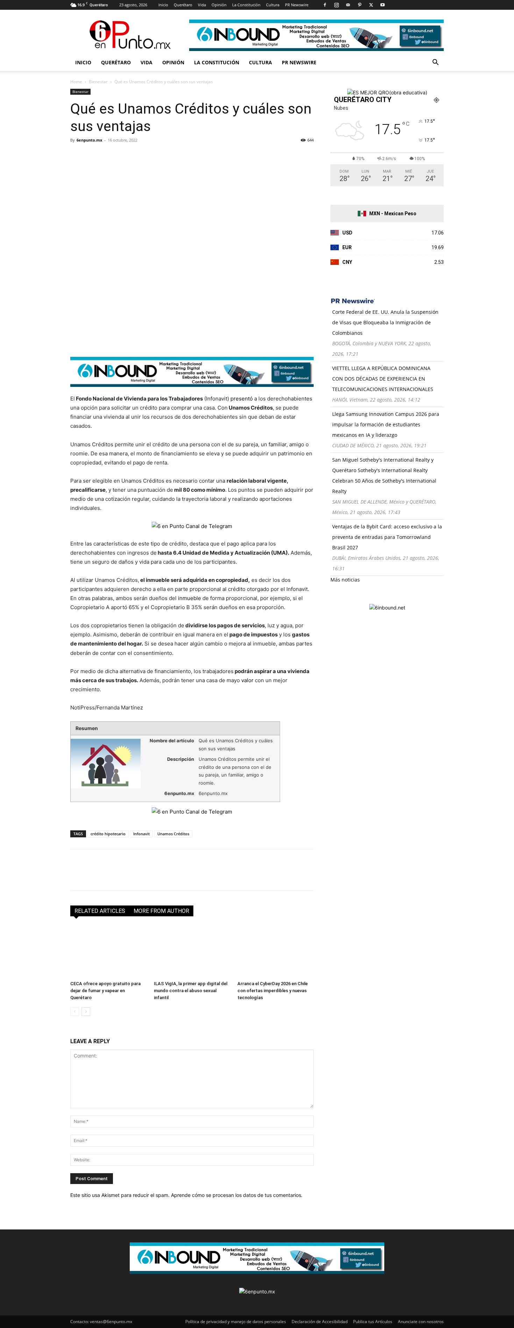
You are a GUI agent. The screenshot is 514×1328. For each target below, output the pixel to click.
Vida (202, 4)
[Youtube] (382, 5)
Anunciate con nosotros (421, 1322)
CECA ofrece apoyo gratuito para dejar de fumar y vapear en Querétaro (105, 990)
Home (76, 82)
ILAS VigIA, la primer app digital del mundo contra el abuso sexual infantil (190, 990)
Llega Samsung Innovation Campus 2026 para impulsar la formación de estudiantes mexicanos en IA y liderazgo (385, 424)
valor (247, 680)
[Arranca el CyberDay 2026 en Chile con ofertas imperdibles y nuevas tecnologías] (275, 951)
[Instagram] (336, 5)
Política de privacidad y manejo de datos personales (235, 1322)
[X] (371, 5)
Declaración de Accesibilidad (320, 1322)
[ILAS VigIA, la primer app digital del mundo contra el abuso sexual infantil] (192, 951)
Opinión (219, 4)
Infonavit (141, 833)
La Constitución (246, 4)
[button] (435, 63)
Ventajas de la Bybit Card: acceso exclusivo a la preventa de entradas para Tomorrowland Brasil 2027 (387, 537)
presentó (241, 398)
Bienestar (98, 82)
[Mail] (348, 5)
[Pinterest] (359, 5)
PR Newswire (296, 4)
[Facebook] (325, 5)
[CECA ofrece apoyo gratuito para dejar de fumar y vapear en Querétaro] (108, 951)
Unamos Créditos (173, 833)
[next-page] (85, 1011)
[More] (158, 156)
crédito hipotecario (108, 833)
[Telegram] (142, 156)
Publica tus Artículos (372, 1322)
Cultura (272, 4)
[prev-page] (74, 1011)
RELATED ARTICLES (99, 911)
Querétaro (183, 4)
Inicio (163, 4)
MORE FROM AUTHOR (161, 911)
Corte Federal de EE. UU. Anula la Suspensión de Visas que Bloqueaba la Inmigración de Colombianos (385, 322)
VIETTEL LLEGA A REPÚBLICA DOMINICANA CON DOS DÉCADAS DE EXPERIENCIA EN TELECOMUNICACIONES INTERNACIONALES (382, 378)
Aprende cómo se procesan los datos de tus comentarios (236, 1195)
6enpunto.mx (89, 140)
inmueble (189, 598)
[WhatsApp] (126, 156)
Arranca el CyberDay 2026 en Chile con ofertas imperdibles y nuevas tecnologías (272, 990)
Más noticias (345, 579)
